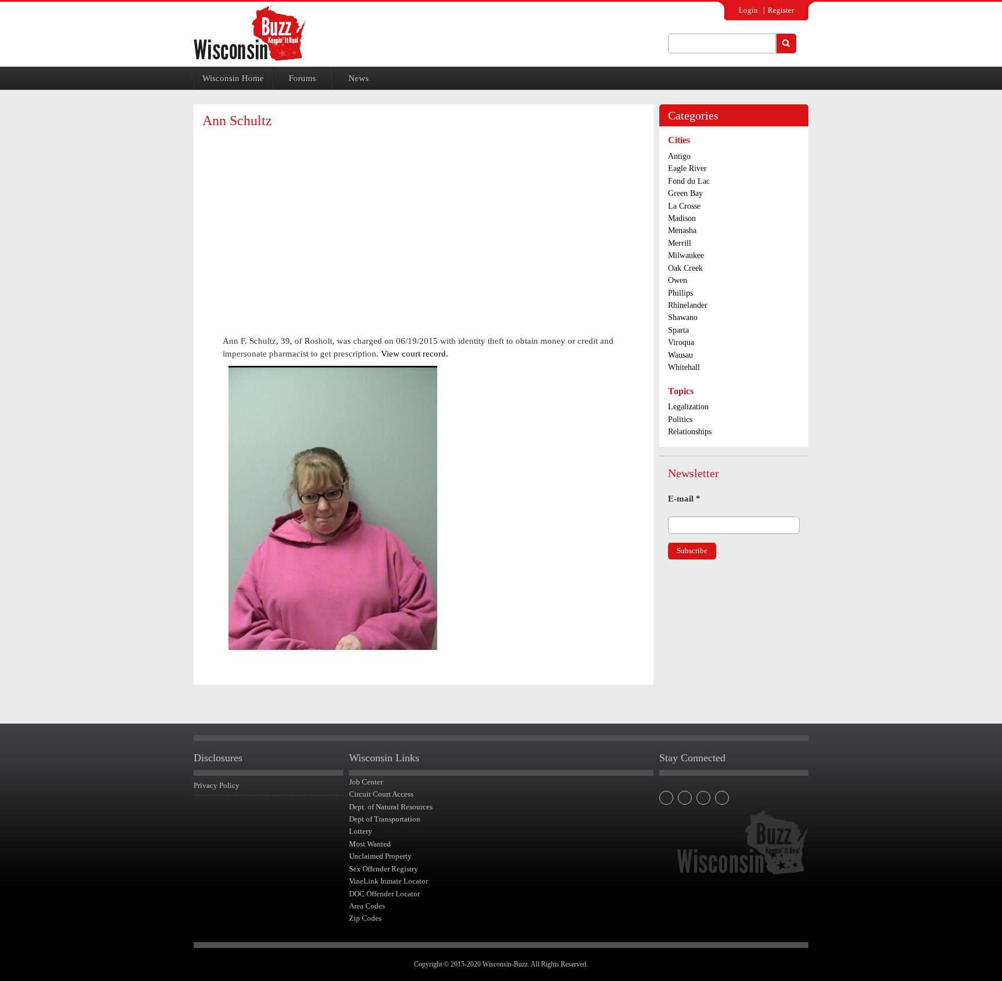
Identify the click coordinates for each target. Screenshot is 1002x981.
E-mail (684, 498)
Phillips (680, 293)
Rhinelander (687, 305)
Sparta (678, 330)
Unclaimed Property (380, 856)
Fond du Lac (689, 181)
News (358, 78)
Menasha (682, 230)
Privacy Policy (216, 785)
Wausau (680, 355)
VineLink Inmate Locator (388, 881)
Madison (682, 218)
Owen (677, 280)
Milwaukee (686, 255)
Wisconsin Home (233, 78)
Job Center (366, 781)
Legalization (688, 406)
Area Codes (367, 906)
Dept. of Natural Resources (391, 806)
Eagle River (687, 168)
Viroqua (681, 342)
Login (748, 10)
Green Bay (685, 193)
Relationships (689, 431)
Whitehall (684, 367)
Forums (302, 78)
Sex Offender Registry (383, 868)
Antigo (679, 156)
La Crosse (684, 206)
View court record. (414, 353)
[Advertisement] (423, 221)
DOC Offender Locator (384, 893)
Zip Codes (365, 918)
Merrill (679, 243)
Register (781, 10)
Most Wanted (370, 844)
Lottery (360, 831)
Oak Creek (685, 268)
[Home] (250, 33)
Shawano (683, 317)
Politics (680, 419)
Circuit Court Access (381, 794)
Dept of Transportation (384, 819)
